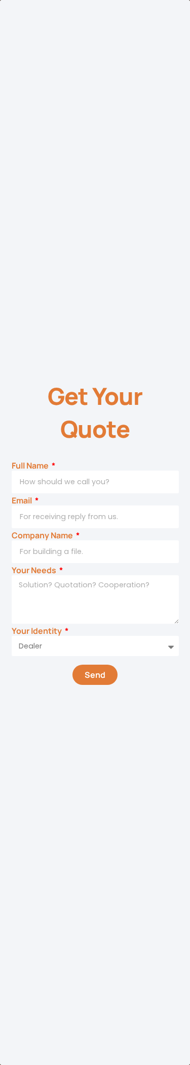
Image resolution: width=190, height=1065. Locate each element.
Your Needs (35, 570)
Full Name (31, 466)
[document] (95, 532)
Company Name (43, 535)
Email (22, 500)
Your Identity (37, 631)
